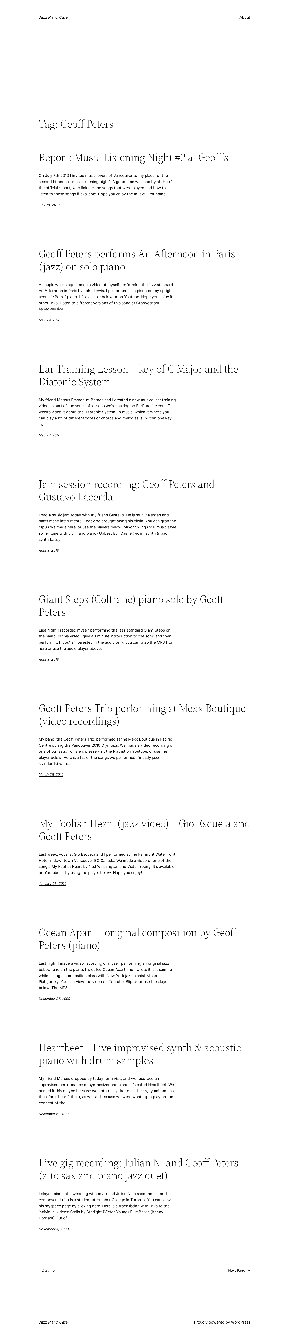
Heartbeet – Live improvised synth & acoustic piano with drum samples (140, 1053)
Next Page (239, 1270)
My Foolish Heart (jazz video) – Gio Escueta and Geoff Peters (144, 829)
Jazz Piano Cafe (53, 17)
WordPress (240, 1322)
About (244, 17)
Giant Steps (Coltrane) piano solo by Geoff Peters (131, 605)
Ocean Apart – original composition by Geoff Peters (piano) (138, 938)
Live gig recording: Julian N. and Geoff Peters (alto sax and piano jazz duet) (138, 1169)
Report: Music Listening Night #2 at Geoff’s (133, 157)
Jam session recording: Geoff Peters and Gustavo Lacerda (127, 490)
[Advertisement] (144, 82)
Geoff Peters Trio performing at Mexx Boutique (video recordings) (142, 714)
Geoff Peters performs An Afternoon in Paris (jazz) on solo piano (137, 260)
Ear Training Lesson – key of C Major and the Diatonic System (138, 375)
